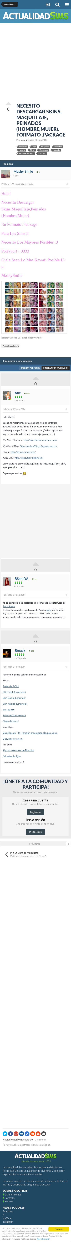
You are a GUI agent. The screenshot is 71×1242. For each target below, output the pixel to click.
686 (27, 394)
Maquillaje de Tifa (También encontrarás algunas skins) (30, 732)
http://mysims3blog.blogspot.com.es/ (38, 446)
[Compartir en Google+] (16, 1133)
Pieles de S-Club (11, 686)
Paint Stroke (9, 606)
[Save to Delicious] (27, 1133)
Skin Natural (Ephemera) (15, 703)
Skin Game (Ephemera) (14, 697)
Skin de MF (8, 709)
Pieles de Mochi (11, 721)
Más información (43, 1239)
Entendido (59, 1229)
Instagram (8, 1222)
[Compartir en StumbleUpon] (38, 1133)
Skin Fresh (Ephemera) (14, 692)
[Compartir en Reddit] (32, 1133)
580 (35, 579)
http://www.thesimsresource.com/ (40, 440)
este (49, 610)
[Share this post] (67, 184)
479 (32, 651)
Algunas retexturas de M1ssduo (18, 750)
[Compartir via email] (43, 1133)
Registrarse (35, 812)
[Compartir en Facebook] (10, 1133)
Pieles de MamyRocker (14, 715)
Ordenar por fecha (30, 368)
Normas (8, 1201)
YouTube (7, 1218)
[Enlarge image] (34, 307)
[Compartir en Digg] (21, 1133)
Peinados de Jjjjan (12, 756)
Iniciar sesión (35, 831)
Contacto (9, 1198)
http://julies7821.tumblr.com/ (29, 457)
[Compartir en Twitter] (5, 1133)
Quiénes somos (12, 1194)
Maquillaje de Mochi (12, 738)
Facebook (8, 1211)
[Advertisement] (35, 62)
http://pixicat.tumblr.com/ (23, 451)
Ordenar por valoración (55, 368)
